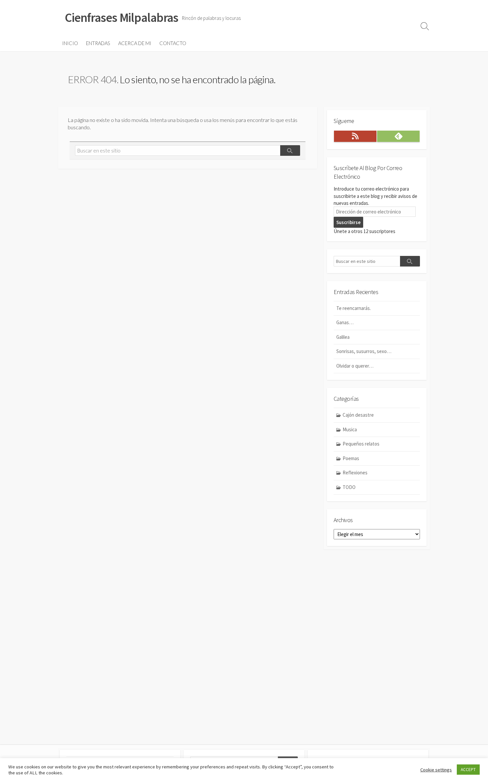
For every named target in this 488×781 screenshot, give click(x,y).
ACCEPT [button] (468, 769)
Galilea (343, 337)
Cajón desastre (358, 415)
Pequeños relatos (361, 444)
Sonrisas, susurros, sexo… (363, 351)
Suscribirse (348, 222)
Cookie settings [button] (436, 770)
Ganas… (345, 322)
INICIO (70, 43)
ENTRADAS (98, 43)
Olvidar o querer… (354, 366)
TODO (349, 487)
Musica (350, 429)
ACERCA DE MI (134, 43)
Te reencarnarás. (354, 308)
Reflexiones (355, 472)
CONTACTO (172, 43)
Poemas (351, 458)
